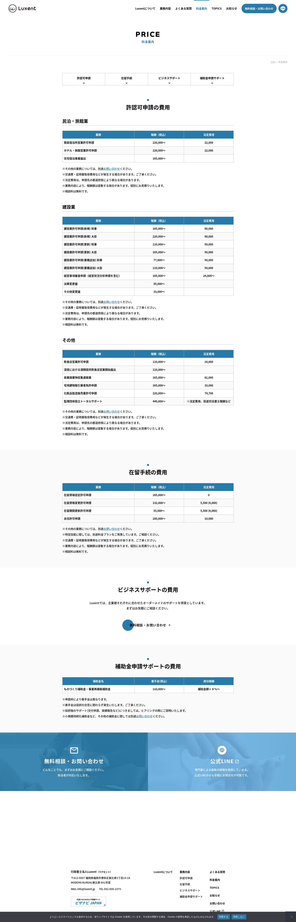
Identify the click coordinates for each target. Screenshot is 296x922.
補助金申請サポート (212, 78)
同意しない (239, 916)
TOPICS (217, 8)
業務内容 (165, 8)
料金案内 (201, 8)
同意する (223, 916)
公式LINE (215, 911)
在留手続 (126, 78)
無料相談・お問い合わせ (259, 8)
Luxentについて (145, 8)
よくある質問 (183, 8)
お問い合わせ (111, 169)
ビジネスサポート (169, 78)
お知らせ (231, 8)
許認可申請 (84, 78)
